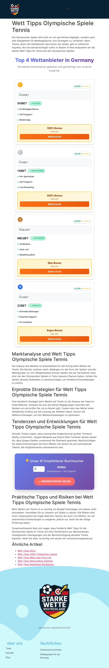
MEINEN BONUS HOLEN (56, 481)
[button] (67, 8)
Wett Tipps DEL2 (27, 550)
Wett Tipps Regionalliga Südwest (35, 560)
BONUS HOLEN (54, 137)
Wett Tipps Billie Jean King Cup (34, 557)
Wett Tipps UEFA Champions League (37, 554)
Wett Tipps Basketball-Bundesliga (36, 564)
